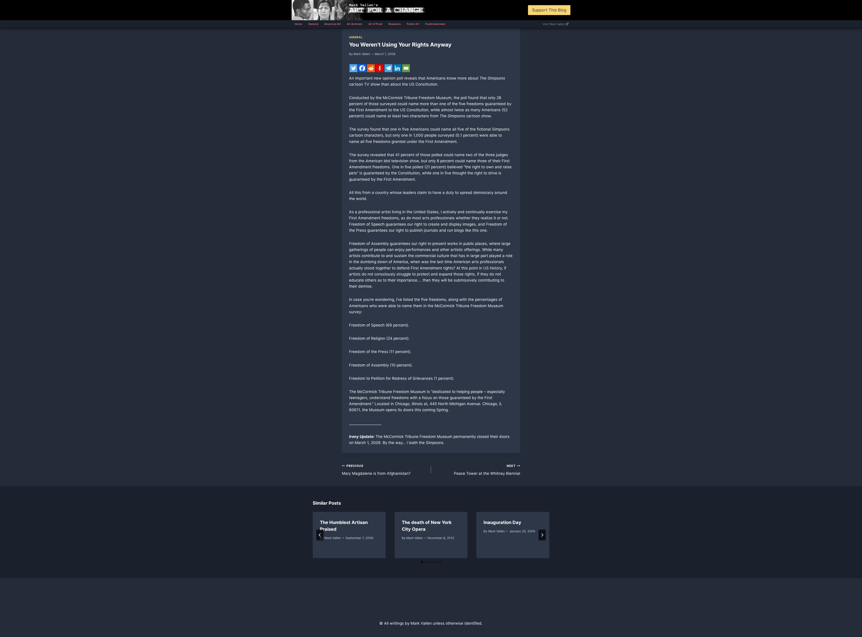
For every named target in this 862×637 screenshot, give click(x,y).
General (313, 24)
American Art (332, 24)
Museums (394, 24)
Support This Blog (549, 10)
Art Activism (354, 24)
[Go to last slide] (319, 535)
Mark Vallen (362, 54)
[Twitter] (353, 68)
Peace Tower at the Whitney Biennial (487, 470)
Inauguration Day (502, 522)
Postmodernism (435, 24)
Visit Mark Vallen (554, 24)
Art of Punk (375, 24)
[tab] (422, 562)
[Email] (406, 68)
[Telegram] (388, 68)
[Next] (542, 535)
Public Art (413, 24)
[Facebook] (362, 68)
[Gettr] (380, 68)
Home (298, 24)
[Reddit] (371, 68)
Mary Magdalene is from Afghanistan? (376, 470)
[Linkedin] (397, 68)
